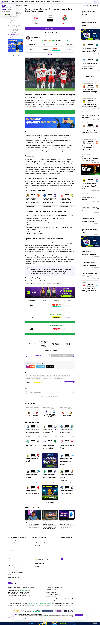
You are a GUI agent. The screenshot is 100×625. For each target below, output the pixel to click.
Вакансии (10, 560)
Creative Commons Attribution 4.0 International (40, 603)
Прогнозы (31, 1)
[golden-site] (16, 611)
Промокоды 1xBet (52, 544)
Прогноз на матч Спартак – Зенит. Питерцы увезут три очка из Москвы (89, 290)
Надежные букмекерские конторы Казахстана (21, 537)
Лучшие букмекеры (12, 540)
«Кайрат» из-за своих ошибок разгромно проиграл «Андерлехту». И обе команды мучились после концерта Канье (49, 525)
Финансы (36, 566)
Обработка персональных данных (16, 574)
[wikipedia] (26, 611)
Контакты (10, 556)
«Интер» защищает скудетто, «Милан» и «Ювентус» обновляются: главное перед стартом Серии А (67, 525)
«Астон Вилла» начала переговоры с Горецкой (88, 77)
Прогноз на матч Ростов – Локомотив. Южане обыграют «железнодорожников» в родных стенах (67, 477)
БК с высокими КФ (66, 537)
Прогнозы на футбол (65, 375)
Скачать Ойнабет (65, 540)
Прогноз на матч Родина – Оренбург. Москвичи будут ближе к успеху (67, 492)
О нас (9, 558)
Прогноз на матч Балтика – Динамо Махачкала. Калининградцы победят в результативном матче (32, 432)
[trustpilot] (36, 611)
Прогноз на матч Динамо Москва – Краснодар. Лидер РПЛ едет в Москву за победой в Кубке (50, 446)
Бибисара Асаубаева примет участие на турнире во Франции (89, 197)
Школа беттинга (56, 1)
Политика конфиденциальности (15, 567)
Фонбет (49, 375)
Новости (21, 1)
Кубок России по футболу (33, 378)
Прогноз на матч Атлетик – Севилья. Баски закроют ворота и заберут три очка (89, 147)
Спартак (35, 22)
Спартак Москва (47, 378)
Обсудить (38, 355)
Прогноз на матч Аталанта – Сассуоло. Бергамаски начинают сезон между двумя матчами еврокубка (90, 66)
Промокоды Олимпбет (53, 540)
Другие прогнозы (32, 422)
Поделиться (68, 382)
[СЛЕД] (75, 200)
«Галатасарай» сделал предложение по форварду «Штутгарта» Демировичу (89, 220)
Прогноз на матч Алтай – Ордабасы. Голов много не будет (32, 476)
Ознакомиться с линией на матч (50, 112)
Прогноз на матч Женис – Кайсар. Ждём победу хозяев (32, 460)
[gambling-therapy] (58, 611)
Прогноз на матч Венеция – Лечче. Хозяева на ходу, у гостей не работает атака (89, 50)
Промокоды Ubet (52, 546)
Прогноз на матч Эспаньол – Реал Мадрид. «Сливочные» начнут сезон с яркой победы (90, 91)
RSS (9, 565)
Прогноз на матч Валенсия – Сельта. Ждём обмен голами (89, 105)
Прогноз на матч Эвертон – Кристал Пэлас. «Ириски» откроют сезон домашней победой (49, 200)
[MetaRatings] (12, 583)
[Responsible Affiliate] (69, 611)
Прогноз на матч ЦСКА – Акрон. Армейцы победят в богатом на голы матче (32, 492)
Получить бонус (15, 54)
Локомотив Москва (59, 378)
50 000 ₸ (69, 329)
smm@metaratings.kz (55, 594)
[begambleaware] (47, 611)
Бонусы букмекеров (40, 537)
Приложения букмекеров (13, 542)
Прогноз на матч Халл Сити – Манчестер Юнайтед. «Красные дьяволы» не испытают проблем (32, 201)
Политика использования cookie (15, 572)
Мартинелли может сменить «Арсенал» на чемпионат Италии (89, 24)
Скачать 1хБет (64, 542)
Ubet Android (64, 546)
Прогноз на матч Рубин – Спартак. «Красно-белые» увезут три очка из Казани (67, 446)
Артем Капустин (35, 37)
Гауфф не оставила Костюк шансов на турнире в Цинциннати (89, 275)
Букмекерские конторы (40, 1)
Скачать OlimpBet (65, 544)
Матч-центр (15, 1)
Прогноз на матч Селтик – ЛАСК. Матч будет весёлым (33, 446)
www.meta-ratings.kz (24, 590)
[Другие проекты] (5, 1)
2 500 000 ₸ (68, 49)
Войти (96, 1)
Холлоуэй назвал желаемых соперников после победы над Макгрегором (90, 115)
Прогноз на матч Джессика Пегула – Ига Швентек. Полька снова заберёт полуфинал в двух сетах (90, 131)
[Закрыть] (97, 623)
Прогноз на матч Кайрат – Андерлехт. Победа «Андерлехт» (50, 431)
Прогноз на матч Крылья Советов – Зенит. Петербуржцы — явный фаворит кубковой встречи (66, 461)
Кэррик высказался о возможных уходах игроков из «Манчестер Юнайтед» (90, 158)
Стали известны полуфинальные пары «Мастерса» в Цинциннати (89, 253)
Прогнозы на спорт (39, 375)
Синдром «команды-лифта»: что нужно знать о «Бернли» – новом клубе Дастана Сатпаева (32, 525)
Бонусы (49, 1)
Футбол (55, 375)
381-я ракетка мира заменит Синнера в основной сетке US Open (90, 231)
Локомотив (65, 22)
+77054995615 (53, 596)
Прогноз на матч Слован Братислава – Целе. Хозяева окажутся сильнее (66, 432)
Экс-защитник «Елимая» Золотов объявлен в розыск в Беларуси (90, 13)
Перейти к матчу (50, 28)
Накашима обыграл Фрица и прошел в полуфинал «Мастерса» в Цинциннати (89, 264)
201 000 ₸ (68, 317)
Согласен (79, 614)
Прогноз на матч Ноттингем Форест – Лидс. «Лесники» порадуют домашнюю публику (66, 201)
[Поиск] (91, 1)
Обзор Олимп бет (12, 544)
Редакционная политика (13, 577)
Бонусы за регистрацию (40, 542)
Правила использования (13, 570)
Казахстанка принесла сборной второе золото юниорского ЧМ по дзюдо (90, 208)
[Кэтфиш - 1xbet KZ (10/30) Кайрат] (50, 623)
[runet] (9, 611)
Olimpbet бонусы (52, 542)
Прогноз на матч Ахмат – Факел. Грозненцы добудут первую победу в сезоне (49, 477)
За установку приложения (37, 544)
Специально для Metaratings (14, 563)
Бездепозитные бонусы (40, 540)
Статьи (26, 1)
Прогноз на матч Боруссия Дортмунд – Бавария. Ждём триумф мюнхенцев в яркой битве (89, 186)
